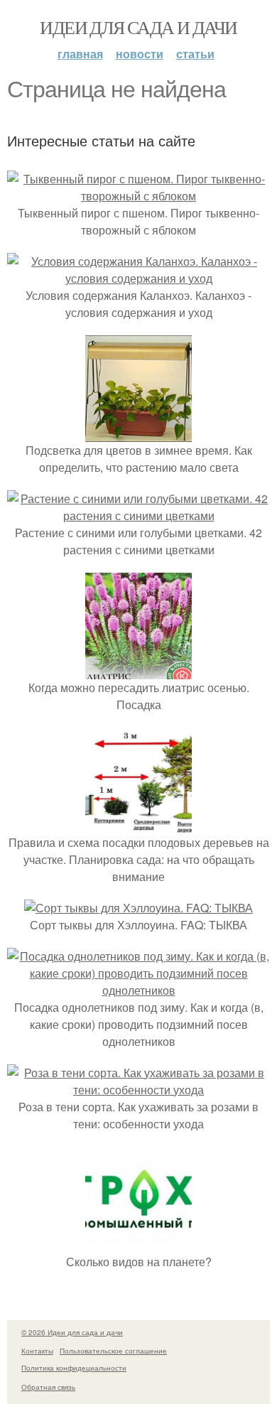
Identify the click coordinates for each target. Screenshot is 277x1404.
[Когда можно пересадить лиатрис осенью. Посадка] (138, 670)
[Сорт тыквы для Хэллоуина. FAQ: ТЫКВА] (138, 908)
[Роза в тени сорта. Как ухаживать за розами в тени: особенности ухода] (138, 1089)
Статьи (195, 53)
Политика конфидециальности (73, 1368)
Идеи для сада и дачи (138, 27)
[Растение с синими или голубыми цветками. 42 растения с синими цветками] (138, 515)
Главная (80, 53)
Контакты (37, 1351)
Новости (139, 53)
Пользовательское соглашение (113, 1351)
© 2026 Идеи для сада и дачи (72, 1332)
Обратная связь (48, 1387)
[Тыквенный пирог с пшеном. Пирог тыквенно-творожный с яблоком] (138, 196)
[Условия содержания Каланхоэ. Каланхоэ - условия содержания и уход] (138, 278)
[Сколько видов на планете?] (138, 1244)
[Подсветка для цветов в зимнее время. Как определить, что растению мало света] (138, 433)
